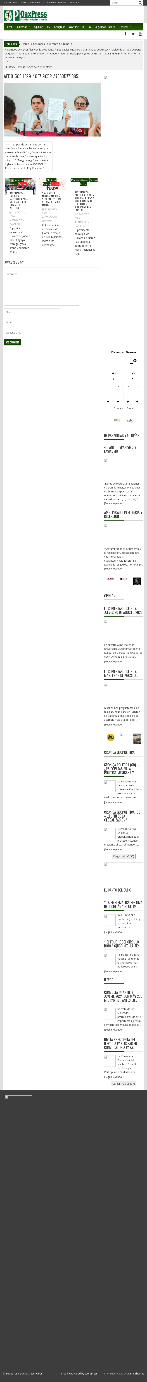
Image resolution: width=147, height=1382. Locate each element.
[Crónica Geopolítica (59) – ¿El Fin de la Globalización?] (110, 833)
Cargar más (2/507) (123, 1083)
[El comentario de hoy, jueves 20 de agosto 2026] (123, 631)
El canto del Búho (117, 890)
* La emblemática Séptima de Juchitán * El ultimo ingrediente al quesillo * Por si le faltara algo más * (123, 904)
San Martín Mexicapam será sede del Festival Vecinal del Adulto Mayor (52, 199)
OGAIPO (74, 26)
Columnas (21, 26)
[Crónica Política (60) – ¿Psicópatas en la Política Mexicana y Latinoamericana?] (110, 786)
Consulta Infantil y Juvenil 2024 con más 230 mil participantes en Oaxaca (123, 996)
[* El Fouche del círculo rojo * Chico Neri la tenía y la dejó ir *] (110, 959)
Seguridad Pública (105, 26)
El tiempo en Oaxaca (124, 408)
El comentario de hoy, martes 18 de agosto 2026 (120, 673)
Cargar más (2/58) (123, 856)
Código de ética (49, 2)
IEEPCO (86, 26)
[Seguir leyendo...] (114, 661)
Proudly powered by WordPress (79, 1373)
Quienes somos (34, 2)
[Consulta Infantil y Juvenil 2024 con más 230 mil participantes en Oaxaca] (110, 1013)
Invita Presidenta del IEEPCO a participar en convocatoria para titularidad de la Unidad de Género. (122, 1043)
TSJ (49, 26)
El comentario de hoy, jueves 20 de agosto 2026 (123, 610)
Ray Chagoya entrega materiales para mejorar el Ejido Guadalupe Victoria (19, 200)
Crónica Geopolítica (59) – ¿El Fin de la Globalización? (122, 816)
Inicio (23, 2)
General (123, 26)
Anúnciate (74, 2)
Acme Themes (135, 1373)
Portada (23, 184)
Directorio (63, 2)
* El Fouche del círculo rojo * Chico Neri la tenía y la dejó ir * (123, 944)
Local (9, 26)
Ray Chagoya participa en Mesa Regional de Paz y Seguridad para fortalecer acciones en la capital (84, 201)
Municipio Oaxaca (79, 180)
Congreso (59, 26)
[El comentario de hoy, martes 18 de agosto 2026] (123, 694)
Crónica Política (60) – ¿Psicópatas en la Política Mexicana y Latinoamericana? (121, 769)
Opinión (38, 26)
